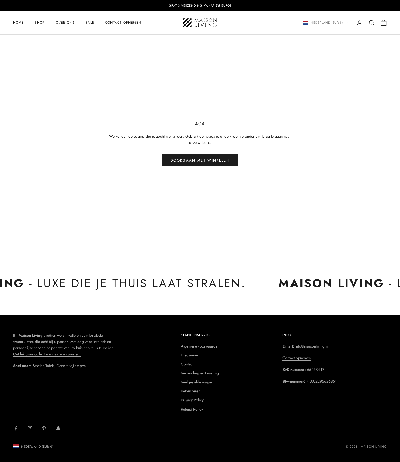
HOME (18, 22)
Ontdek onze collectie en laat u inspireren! (47, 354)
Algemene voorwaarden (200, 346)
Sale (89, 22)
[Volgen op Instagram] (30, 428)
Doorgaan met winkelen (200, 160)
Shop (40, 22)
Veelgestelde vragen (197, 382)
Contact (187, 364)
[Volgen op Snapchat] (58, 428)
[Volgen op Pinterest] (44, 428)
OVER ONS (65, 22)
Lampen (79, 365)
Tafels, (51, 365)
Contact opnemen (123, 22)
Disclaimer (189, 355)
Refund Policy (192, 409)
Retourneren (190, 391)
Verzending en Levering (200, 373)
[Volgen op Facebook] (16, 428)
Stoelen (38, 365)
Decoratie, (65, 365)
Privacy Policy (192, 400)
